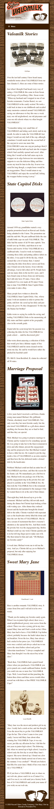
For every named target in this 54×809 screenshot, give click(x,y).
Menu (13, 26)
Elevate (21, 807)
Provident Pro (31, 807)
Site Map (38, 804)
